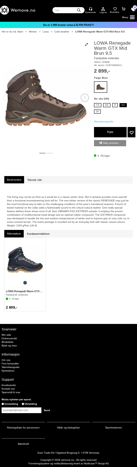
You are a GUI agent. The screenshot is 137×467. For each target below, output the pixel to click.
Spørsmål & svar (11, 392)
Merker (33, 31)
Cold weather (61, 31)
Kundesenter (9, 385)
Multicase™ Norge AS (96, 463)
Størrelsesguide (10, 367)
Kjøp (110, 131)
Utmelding (31, 403)
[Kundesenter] (90, 9)
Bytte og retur (9, 345)
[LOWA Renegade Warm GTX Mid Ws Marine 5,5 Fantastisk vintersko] (25, 259)
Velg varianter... (111, 142)
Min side (6, 334)
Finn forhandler (10, 363)
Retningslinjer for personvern (23, 427)
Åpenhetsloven (113, 427)
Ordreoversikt (9, 338)
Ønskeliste (7, 342)
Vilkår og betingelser (68, 427)
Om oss (6, 360)
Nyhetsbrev (8, 370)
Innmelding (11, 403)
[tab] (14, 179)
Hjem (20, 31)
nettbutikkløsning (63, 463)
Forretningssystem (39, 463)
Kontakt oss (8, 388)
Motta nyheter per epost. (17, 399)
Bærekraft (23, 443)
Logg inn (103, 9)
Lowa (46, 31)
